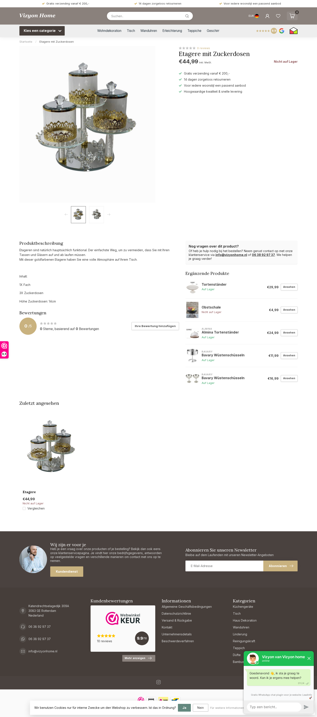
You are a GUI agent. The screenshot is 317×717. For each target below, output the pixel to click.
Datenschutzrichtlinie (176, 613)
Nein (200, 707)
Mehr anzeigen (135, 658)
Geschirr (213, 31)
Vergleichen (36, 508)
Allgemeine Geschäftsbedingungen (187, 606)
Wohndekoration (109, 31)
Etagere (29, 492)
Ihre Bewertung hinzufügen (155, 326)
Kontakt (167, 627)
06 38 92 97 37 (263, 255)
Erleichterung (172, 31)
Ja (184, 707)
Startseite (25, 41)
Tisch (131, 31)
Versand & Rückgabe (177, 620)
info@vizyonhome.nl (231, 255)
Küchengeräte (243, 606)
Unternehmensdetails (177, 634)
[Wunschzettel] (278, 16)
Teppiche (194, 31)
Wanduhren (148, 31)
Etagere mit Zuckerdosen (56, 41)
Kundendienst (67, 571)
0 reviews (203, 48)
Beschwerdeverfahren (178, 641)
